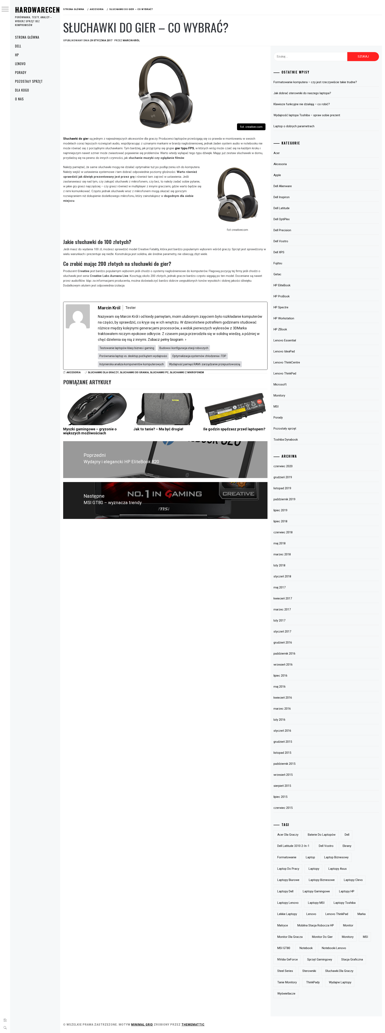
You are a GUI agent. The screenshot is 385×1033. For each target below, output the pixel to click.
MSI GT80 (283, 948)
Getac (277, 274)
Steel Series (285, 971)
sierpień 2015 (282, 786)
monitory (348, 937)
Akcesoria (73, 372)
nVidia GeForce (287, 959)
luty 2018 (279, 565)
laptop (310, 857)
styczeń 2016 (282, 730)
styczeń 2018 (282, 576)
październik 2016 (284, 653)
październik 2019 (284, 499)
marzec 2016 (282, 708)
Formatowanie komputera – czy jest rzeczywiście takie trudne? (315, 82)
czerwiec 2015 (283, 808)
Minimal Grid (142, 1024)
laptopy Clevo (353, 880)
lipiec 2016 (280, 675)
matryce (282, 925)
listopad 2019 (282, 488)
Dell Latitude (282, 208)
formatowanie (286, 857)
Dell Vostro (281, 241)
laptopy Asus (337, 869)
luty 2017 (279, 620)
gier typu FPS (184, 148)
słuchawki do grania (134, 372)
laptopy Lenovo (288, 903)
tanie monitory (287, 982)
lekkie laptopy (287, 914)
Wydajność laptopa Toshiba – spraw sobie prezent (307, 115)
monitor (348, 925)
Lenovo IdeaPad (284, 351)
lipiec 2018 (280, 521)
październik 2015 (284, 764)
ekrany (347, 846)
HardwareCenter (43, 9)
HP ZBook (280, 329)
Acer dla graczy (287, 834)
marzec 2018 (282, 554)
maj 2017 (280, 587)
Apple (277, 175)
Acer (277, 153)
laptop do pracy (288, 869)
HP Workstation (284, 318)
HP (17, 54)
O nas (19, 99)
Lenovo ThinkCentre (287, 362)
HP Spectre (281, 307)
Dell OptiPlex (282, 219)
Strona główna (27, 37)
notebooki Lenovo (334, 948)
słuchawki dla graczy (103, 372)
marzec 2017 (282, 609)
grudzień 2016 (283, 642)
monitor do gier (322, 937)
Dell (18, 46)
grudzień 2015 (283, 741)
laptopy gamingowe (316, 891)
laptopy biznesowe (322, 880)
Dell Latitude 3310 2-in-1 (293, 846)
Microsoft (280, 384)
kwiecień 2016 (283, 697)
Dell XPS (279, 252)
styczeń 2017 (282, 631)
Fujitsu (278, 263)
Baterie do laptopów (321, 834)
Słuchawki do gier (76, 138)
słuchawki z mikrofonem (187, 372)
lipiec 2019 (280, 510)
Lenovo (20, 63)
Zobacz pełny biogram (165, 339)
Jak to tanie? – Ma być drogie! (158, 429)
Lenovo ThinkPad (285, 373)
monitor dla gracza (290, 937)
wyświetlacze (286, 993)
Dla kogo (22, 90)
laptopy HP (346, 891)
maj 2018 (280, 543)
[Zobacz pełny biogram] (185, 340)
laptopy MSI (316, 903)
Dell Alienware (283, 186)
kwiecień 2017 (283, 598)
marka (362, 914)
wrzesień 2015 (283, 775)
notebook (306, 948)
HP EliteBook (282, 285)
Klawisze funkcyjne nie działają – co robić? (302, 104)
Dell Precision (282, 230)
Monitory (279, 395)
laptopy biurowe (288, 880)
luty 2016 (279, 719)
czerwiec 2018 (283, 532)
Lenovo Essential (285, 340)
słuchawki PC (159, 372)
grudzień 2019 (283, 477)
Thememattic (193, 1024)
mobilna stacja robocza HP (315, 925)
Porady (20, 72)
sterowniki (309, 971)
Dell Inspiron (282, 197)
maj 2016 (280, 686)
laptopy (314, 869)
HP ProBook (282, 296)
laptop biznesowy (336, 857)
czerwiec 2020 (283, 466)
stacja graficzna (352, 959)
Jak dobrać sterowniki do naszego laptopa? (302, 93)
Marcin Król (131, 40)
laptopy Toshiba (345, 903)
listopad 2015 (282, 753)
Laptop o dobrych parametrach (294, 126)
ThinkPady (313, 982)
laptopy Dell (285, 891)
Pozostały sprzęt (29, 81)
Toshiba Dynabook (286, 439)
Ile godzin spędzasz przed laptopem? (234, 429)
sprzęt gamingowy (319, 959)
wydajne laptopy (340, 982)
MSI (276, 406)
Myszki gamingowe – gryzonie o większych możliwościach (90, 431)
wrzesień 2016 (283, 664)
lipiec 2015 (280, 797)
